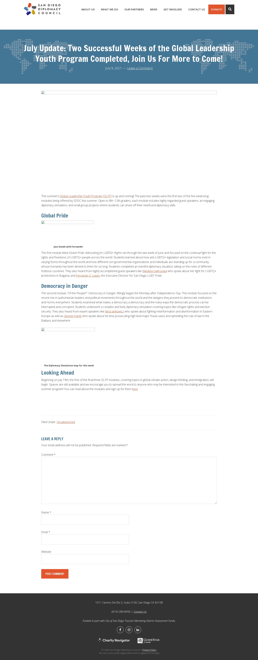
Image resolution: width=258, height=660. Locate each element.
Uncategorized (66, 422)
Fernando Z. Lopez (88, 276)
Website (46, 552)
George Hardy (73, 316)
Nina (108, 311)
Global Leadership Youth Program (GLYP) (86, 196)
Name (46, 512)
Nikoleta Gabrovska (154, 271)
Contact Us (140, 611)
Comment (48, 455)
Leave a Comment (140, 68)
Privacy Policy (149, 649)
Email (45, 532)
